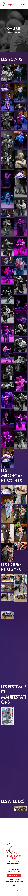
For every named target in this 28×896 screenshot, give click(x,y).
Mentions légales (16, 890)
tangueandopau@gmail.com (14, 882)
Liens (9, 890)
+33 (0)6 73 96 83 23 (14, 880)
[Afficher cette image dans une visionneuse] (7, 73)
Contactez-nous (14, 875)
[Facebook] (14, 885)
